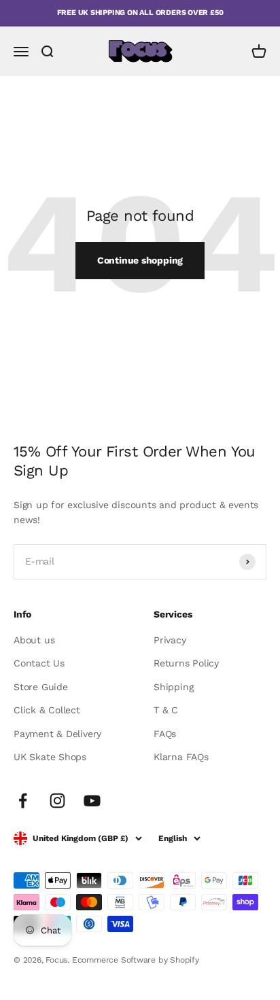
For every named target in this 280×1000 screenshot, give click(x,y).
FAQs (165, 733)
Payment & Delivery (57, 733)
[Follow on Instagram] (57, 800)
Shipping (173, 686)
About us (34, 640)
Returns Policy (186, 663)
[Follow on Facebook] (23, 800)
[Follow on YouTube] (92, 800)
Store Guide (41, 686)
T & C (166, 709)
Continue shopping (140, 260)
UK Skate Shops (50, 756)
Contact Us (39, 663)
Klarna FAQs (181, 756)
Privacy (170, 640)
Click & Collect (47, 709)
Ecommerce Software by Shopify (135, 960)
